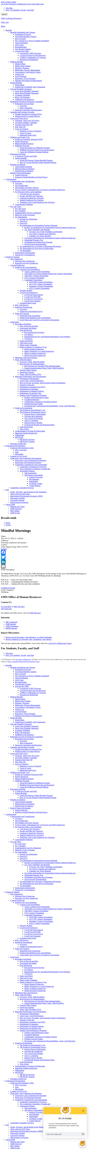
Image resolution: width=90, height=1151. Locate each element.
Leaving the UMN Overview (30, 688)
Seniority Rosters (26, 926)
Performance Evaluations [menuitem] (29, 389)
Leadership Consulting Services (22, 1123)
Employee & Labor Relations (26, 902)
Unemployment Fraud (28, 938)
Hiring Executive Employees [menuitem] (35, 356)
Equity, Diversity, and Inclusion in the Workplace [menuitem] (28, 492)
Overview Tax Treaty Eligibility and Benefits (45, 867)
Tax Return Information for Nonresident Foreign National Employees (50, 873)
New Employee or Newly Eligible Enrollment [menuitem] (32, 41)
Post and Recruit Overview (34, 968)
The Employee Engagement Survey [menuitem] (33, 412)
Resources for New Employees (26, 898)
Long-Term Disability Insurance (27, 726)
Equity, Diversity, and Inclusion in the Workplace (28, 1127)
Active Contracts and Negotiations (37, 907)
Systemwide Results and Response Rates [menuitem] (39, 425)
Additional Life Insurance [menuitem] (24, 99)
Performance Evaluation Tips (30, 1028)
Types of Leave (25, 768)
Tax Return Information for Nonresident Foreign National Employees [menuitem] (50, 238)
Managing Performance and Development (30, 1012)
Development (34, 1114)
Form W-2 (23, 856)
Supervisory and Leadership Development (25, 1093)
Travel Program (20, 712)
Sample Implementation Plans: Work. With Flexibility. (44, 1003)
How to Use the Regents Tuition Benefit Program (38, 798)
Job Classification (21, 821)
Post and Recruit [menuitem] (26, 330)
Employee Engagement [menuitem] (23, 307)
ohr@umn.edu (6, 609)
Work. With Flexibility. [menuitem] (23, 360)
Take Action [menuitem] (24, 429)
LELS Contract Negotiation (39, 923)
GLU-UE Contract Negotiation (40, 919)
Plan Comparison (26, 743)
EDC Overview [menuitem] (21, 450)
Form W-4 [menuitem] (23, 223)
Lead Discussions (26, 1062)
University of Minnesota (23, 659)
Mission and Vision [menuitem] (17, 507)
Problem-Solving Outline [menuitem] (33, 404)
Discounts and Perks (17, 789)
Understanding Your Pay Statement (28, 848)
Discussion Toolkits (17, 1133)
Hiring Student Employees (34, 984)
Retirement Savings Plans (24, 739)
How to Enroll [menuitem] (20, 39)
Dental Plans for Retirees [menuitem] (24, 171)
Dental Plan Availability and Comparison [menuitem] (30, 87)
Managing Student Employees (26, 1068)
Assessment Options (27, 1106)
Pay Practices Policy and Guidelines (28, 827)
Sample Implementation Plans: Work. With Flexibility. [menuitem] (44, 368)
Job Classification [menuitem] (21, 186)
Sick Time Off (20, 762)
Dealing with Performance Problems (33, 1031)
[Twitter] (45, 557)
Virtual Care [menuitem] (19, 74)
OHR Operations (12, 626)
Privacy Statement (13, 661)
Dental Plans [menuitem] (19, 85)
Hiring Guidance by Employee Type (33, 982)
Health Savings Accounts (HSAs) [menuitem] (27, 116)
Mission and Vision (17, 1142)
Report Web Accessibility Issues (29, 661)
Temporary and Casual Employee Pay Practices (37, 837)
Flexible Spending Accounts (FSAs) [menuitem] (28, 114)
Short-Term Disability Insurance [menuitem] (27, 93)
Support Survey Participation (35, 1049)
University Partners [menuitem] (17, 500)
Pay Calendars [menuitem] (20, 211)
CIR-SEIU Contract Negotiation (36, 911)
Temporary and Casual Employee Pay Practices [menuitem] (37, 202)
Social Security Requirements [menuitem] (35, 244)
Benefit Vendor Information (20, 808)
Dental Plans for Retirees (24, 806)
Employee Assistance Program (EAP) (29, 774)
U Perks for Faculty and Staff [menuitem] (26, 156)
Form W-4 (23, 858)
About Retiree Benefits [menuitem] (23, 167)
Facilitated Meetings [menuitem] (31, 400)
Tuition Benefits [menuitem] (21, 158)
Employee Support (12, 892)
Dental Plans (19, 720)
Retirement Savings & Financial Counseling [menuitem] (26, 102)
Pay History (28, 970)
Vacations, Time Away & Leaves (27, 756)
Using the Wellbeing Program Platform (34, 787)
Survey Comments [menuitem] (31, 421)
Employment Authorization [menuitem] (25, 253)
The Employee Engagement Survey (33, 1047)
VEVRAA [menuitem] (28, 339)
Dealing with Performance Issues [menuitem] (36, 397)
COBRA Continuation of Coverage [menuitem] (33, 58)
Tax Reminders (25, 886)
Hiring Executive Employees (35, 991)
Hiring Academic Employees (35, 989)
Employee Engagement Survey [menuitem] (31, 311)
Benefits (9, 665)
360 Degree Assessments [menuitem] (33, 475)
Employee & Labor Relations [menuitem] (26, 267)
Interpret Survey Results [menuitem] (33, 423)
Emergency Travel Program (25, 714)
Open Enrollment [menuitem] (21, 43)
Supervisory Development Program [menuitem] (28, 463)
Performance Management (29, 1014)
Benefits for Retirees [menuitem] (17, 165)
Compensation (11, 814)
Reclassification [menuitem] (21, 47)
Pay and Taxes (15, 842)
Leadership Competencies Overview (33, 1102)
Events (8, 525)
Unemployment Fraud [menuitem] (28, 303)
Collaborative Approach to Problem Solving (40, 1037)
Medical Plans (20, 699)
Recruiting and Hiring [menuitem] (23, 324)
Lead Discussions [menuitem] (26, 427)
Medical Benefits (16, 697)
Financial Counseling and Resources (28, 745)
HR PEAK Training (27, 1077)
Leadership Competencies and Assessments (31, 1100)
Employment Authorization (25, 888)
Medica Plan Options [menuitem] (23, 66)
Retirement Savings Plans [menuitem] (24, 104)
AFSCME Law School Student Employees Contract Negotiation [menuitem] (48, 274)
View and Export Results (33, 1054)
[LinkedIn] (45, 561)
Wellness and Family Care (20, 772)
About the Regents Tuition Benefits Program (36, 795)
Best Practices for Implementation (32, 999)
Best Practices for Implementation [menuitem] (32, 364)
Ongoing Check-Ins (27, 1020)
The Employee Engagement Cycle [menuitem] (32, 410)
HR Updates (15, 1146)
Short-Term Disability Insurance (27, 728)
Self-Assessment (30, 1108)
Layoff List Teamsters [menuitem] (32, 301)
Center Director (35, 1121)
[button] (65, 1134)
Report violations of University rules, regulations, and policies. (29, 639)
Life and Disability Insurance (21, 724)
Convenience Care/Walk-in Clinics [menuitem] (28, 72)
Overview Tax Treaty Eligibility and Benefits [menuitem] (45, 232)
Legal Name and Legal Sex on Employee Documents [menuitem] (39, 320)
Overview (23, 741)
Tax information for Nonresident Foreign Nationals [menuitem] (38, 225)
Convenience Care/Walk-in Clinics (28, 707)
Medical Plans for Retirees (24, 804)
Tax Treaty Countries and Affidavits (42, 869)
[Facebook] (45, 552)
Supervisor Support (27, 1007)
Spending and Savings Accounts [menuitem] (22, 112)
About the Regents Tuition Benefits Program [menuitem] (36, 160)
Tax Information (21, 852)
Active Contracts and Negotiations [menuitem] (37, 272)
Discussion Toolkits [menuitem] (17, 498)
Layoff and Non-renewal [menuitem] (33, 295)
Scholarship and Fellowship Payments (38, 877)
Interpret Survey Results (33, 1058)
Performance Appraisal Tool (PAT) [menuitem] (32, 387)
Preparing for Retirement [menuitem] (29, 60)
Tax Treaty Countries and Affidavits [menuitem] (42, 234)
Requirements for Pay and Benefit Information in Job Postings (47, 972)
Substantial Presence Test (33, 875)
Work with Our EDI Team (20, 1129)
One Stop (9, 8)
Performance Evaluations (29, 1024)
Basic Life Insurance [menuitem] (22, 97)
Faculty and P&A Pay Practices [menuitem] (31, 196)
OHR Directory (35, 613)
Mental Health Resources (24, 779)
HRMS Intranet (11, 628)
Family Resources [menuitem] (21, 141)
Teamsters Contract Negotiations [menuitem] (41, 286)
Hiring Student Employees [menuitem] (34, 349)
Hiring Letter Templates (28, 980)
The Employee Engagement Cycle (32, 1045)
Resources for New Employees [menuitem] (26, 263)
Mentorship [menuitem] (19, 454)
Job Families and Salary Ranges (27, 823)
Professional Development (15, 1081)
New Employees (16, 894)
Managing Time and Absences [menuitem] (26, 358)
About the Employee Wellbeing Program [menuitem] (35, 148)
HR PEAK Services (27, 1075)
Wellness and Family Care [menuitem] (20, 137)
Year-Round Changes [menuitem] (23, 49)
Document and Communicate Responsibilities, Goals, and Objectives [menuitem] (49, 406)
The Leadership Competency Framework (35, 1104)
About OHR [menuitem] (10, 504)
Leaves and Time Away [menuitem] (19, 118)
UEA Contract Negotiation (34, 913)
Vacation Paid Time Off (23, 760)
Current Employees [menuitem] (17, 265)
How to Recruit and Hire (29, 961)
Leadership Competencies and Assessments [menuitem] (31, 465)
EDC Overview (21, 1085)
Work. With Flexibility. (23, 995)
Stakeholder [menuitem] (33, 481)
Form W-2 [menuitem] (23, 221)
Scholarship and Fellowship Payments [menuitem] (38, 242)
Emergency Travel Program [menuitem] (25, 79)
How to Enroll (20, 674)
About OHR (10, 1140)
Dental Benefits (16, 718)
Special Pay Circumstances (25, 890)
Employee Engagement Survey (31, 947)
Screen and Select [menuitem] (26, 341)
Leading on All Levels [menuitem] (18, 456)
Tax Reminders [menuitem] (25, 251)
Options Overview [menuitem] (36, 477)
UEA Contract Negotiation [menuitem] (34, 278)
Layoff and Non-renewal (33, 930)
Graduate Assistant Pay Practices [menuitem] (32, 198)
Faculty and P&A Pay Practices (31, 831)
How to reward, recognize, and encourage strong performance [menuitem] (43, 383)
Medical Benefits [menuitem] (16, 62)
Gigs (17, 1087)
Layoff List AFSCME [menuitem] (32, 297)
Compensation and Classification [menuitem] (22, 181)
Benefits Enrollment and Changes (22, 667)
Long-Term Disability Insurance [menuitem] (27, 91)
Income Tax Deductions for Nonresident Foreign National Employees (50, 863)
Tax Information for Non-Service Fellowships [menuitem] (36, 248)
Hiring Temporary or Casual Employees (39, 986)
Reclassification (21, 682)
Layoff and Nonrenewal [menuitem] (29, 293)
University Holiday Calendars (26, 758)
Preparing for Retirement (29, 695)
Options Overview (36, 1112)
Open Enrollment (21, 678)
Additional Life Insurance (24, 735)
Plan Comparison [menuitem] (26, 108)
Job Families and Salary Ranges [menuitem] (27, 188)
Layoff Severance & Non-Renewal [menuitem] (33, 55)
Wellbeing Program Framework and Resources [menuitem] (37, 150)
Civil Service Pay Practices (30, 829)
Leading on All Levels (18, 1091)
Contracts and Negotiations (30, 905)
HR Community (12, 622)
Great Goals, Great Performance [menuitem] (31, 381)
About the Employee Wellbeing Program (35, 783)
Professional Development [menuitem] (15, 446)
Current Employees (17, 900)
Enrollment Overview (23, 670)
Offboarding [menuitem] (19, 435)
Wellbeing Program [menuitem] (22, 146)
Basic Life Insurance (22, 733)
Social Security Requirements (35, 879)
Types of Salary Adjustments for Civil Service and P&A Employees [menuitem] (40, 190)
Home (8, 523)
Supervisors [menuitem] (14, 322)
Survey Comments (31, 1056)
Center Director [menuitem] (35, 486)
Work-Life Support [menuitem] (22, 314)
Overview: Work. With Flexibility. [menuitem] (32, 362)
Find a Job (5, 22)
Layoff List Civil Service (33, 934)
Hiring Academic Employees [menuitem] (35, 353)
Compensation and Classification (22, 816)
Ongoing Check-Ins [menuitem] (27, 385)
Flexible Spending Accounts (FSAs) (28, 749)
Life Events (19, 680)
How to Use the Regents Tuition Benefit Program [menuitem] (38, 162)
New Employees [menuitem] (16, 259)
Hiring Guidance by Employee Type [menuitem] (33, 347)
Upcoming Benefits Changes (25, 672)
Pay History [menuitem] (28, 335)
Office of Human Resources (11, 18)
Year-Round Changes (23, 684)
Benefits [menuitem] (9, 30)
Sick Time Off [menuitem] (20, 127)
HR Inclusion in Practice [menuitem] (19, 502)
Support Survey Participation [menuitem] (35, 414)
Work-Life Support (22, 949)
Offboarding (19, 1070)
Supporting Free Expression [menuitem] (30, 316)
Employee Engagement (23, 942)
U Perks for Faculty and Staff (26, 791)
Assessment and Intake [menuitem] (28, 328)
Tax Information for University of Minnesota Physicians (40, 882)
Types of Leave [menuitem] (25, 133)
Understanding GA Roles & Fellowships (30, 1066)
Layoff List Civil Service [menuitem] (33, 299)
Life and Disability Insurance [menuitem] (21, 89)
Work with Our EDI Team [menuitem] (20, 494)
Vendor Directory (21, 810)
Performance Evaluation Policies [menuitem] (32, 391)
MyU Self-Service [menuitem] (21, 305)
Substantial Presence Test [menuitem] (33, 240)
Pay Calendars (20, 846)
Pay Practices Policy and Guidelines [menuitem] (28, 192)
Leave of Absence (21, 764)
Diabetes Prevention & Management (28, 716)
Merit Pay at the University (25, 850)
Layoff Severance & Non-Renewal (33, 691)
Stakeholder (33, 1117)
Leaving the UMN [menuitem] (22, 51)
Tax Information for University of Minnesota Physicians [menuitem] (40, 246)
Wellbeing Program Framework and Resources (37, 785)
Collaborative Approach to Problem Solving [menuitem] (40, 402)
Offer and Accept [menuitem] (26, 343)
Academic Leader (35, 1119)
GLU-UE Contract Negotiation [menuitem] (40, 284)
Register (4, 549)
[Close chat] (83, 1111)
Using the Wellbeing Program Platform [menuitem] (34, 152)
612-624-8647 (6, 607)
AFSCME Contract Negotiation (41, 917)
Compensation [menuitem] (11, 179)
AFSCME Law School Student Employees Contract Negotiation (48, 909)
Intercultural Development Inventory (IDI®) (26, 1131)
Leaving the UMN (22, 686)
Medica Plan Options (23, 701)
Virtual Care (19, 709)
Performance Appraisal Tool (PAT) (32, 1022)
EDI (7, 1125)
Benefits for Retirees (17, 800)
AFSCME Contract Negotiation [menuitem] (41, 282)
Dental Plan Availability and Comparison (30, 722)
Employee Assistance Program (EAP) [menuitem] (29, 139)
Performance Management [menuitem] (29, 379)
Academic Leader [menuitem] (35, 484)
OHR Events (15, 1148)
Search (4, 14)
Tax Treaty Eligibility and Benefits (37, 865)
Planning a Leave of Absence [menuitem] (30, 131)
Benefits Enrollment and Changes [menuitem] (22, 32)
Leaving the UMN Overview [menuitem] (30, 53)
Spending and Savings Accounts (22, 747)
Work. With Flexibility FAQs (30, 1010)
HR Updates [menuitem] (15, 511)
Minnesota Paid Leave (28, 770)
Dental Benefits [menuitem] (16, 83)
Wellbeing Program (22, 781)
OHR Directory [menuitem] (16, 509)
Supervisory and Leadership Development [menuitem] (25, 458)
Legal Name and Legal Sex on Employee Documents (39, 955)
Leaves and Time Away (19, 754)
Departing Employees (18, 1079)
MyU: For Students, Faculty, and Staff (20, 10)
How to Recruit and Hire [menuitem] (29, 326)
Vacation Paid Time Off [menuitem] (23, 125)
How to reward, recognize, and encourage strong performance (43, 1018)
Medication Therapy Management (27, 705)
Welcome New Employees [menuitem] (25, 261)
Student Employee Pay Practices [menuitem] (32, 200)
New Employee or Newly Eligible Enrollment (32, 676)
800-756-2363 (19, 607)
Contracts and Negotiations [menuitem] (30, 269)
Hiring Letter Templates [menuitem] (28, 345)
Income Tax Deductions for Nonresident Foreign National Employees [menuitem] (50, 227)
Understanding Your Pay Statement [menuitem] (28, 213)
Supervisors (14, 957)
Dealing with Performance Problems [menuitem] (33, 395)
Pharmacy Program (22, 703)
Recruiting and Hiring (23, 959)
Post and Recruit (26, 965)
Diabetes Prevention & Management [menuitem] (28, 81)
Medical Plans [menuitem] (20, 64)
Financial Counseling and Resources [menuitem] (28, 110)
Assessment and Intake (28, 963)
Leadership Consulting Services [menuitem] (22, 488)
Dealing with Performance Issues (36, 1033)
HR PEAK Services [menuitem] (27, 439)
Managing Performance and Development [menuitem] (30, 376)
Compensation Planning (24, 840)
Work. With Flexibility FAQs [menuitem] (30, 374)
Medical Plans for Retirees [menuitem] (24, 169)
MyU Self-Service (21, 940)
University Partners (17, 1135)
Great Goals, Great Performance (31, 1016)
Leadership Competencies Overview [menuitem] (33, 467)
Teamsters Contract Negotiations (41, 921)
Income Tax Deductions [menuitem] (28, 219)
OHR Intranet (11, 624)
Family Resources (21, 777)
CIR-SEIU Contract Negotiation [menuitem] (36, 276)
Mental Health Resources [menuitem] (24, 144)
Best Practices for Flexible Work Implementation (42, 1001)
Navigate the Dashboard (33, 1051)
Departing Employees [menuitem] (18, 444)
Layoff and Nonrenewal (29, 928)
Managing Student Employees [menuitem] (26, 433)
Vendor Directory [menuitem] (21, 175)
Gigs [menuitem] (17, 452)
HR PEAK (19, 1072)
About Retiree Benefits (23, 802)
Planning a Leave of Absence (30, 766)
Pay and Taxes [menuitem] (15, 207)
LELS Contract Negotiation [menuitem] (39, 288)
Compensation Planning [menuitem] (24, 204)
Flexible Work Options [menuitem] (28, 370)
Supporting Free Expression (30, 951)
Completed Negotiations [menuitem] (33, 280)
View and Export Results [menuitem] (33, 418)
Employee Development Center (22, 1083)
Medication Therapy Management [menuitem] (27, 70)
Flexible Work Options (28, 1005)
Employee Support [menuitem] (12, 257)
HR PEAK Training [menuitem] (27, 442)
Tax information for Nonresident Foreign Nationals (38, 861)
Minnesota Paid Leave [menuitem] (28, 135)
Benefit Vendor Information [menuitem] (20, 173)
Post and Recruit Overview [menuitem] (34, 332)
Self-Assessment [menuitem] (30, 473)
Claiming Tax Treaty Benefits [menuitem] (40, 236)
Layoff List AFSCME (32, 932)
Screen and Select (26, 976)
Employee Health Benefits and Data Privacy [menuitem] (31, 177)
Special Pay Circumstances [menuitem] (25, 255)
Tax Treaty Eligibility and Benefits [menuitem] (37, 230)
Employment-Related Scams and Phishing (35, 953)
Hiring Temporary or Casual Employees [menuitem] (39, 351)
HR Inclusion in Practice (19, 1138)
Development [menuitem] (34, 479)
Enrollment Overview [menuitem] (23, 34)
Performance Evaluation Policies (32, 1026)
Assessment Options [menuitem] (27, 471)
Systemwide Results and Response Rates (39, 1060)
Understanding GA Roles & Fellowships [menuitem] (30, 431)
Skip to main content (8, 2)
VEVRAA (28, 974)
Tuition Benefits (21, 793)
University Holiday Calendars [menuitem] (26, 123)
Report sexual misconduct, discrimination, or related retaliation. (29, 637)
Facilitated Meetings (31, 1035)
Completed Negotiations (33, 915)
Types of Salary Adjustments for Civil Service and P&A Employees (40, 825)
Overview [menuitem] (23, 106)
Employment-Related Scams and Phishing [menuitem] (35, 318)
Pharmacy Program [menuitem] (22, 68)
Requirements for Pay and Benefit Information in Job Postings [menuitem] (47, 337)
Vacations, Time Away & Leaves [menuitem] (27, 120)
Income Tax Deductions (28, 854)
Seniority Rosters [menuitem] (26, 290)
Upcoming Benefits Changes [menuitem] (25, 37)
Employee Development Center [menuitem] (22, 448)
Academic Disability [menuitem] (22, 95)
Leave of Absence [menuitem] (21, 129)
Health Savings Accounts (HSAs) (27, 751)
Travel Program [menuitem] (20, 76)
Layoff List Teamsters (32, 936)
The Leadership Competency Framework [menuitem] (35, 469)
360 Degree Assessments (33, 1110)
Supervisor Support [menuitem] (27, 372)
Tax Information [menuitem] (21, 217)
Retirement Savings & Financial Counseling (26, 737)
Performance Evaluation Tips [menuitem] (30, 393)
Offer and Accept (26, 978)
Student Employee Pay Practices (32, 835)
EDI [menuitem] (7, 490)
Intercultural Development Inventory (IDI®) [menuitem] (26, 496)
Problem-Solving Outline (33, 1039)
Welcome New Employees (25, 896)
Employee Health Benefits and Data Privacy (31, 812)
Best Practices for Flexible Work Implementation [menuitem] (42, 366)
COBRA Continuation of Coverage (33, 693)
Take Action (24, 1064)
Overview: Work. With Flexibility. (32, 997)
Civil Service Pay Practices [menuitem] (30, 194)
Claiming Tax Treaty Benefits (40, 871)
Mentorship (19, 1089)
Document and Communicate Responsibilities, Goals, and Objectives (49, 1041)
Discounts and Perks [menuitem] (17, 154)
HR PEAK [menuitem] (19, 437)
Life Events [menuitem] (19, 45)
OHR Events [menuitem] (15, 513)
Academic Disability (22, 730)
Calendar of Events (8, 588)
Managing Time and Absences (26, 993)
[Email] (45, 566)
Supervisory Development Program (28, 1098)
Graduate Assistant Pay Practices (32, 833)
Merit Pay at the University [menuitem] (25, 215)
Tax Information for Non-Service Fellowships (36, 884)
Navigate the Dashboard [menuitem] (33, 416)
